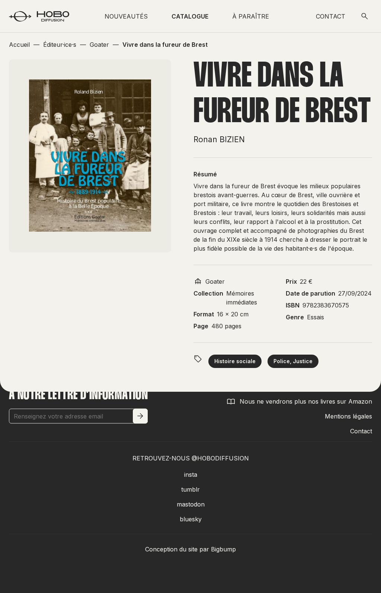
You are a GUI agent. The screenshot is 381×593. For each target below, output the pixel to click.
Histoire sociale (235, 361)
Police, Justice (293, 361)
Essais (315, 317)
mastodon (191, 504)
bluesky (191, 519)
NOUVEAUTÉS (126, 16)
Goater (215, 281)
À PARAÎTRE (250, 16)
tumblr (190, 489)
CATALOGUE (190, 16)
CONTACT (330, 16)
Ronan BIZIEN (219, 139)
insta (190, 474)
